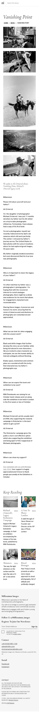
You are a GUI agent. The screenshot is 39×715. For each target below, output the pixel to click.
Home (6, 23)
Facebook (5, 664)
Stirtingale (10, 703)
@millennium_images (20, 617)
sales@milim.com (8, 646)
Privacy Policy (13, 700)
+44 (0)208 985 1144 (9, 644)
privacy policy (17, 634)
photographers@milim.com (12, 649)
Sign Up (34, 627)
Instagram (5, 667)
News (13, 23)
